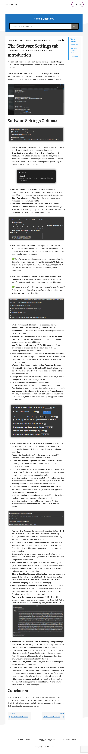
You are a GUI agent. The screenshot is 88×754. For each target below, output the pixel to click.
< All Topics (13, 40)
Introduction (75, 45)
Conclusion (74, 57)
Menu (78, 5)
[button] (61, 40)
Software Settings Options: (74, 50)
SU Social (11, 5)
